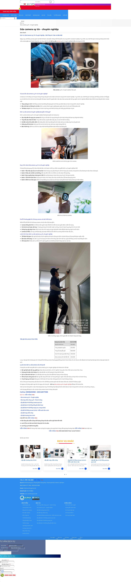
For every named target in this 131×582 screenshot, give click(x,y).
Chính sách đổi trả (69, 512)
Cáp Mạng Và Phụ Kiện (27, 525)
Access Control (25, 533)
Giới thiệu (14, 15)
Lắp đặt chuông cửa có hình (43, 510)
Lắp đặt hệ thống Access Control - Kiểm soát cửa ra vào (49, 515)
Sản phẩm (25, 503)
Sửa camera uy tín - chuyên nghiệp (45, 507)
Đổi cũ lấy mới (25, 515)
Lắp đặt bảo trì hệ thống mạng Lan (44, 520)
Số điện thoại (5, 548)
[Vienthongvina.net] (27, 5)
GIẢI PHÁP (28, 15)
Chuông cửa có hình (26, 528)
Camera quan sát (26, 505)
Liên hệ (65, 15)
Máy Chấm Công (26, 531)
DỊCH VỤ (22, 395)
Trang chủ (6, 15)
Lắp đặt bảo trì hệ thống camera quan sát (46, 518)
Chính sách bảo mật (69, 510)
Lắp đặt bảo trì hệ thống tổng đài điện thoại (46, 523)
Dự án (43, 15)
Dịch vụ (21, 15)
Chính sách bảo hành (70, 515)
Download (36, 15)
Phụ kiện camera (26, 512)
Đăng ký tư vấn (6, 553)
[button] (26, 32)
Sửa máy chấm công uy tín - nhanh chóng (46, 505)
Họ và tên (4, 545)
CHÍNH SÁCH (68, 503)
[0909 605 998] (2, 575)
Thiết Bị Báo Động (26, 518)
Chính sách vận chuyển (70, 505)
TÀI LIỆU (49, 15)
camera (59, 41)
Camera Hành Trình (26, 507)
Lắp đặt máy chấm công (42, 512)
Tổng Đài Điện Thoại (27, 520)
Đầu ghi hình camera (27, 510)
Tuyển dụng (57, 15)
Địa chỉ (1, 550)
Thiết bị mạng (25, 523)
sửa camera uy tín (58, 384)
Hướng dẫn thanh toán (70, 507)
